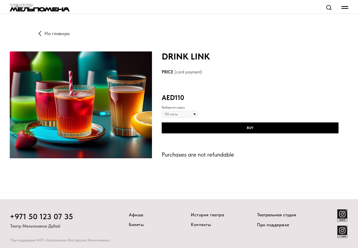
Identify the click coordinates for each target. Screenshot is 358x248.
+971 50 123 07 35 (41, 216)
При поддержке (273, 224)
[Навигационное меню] (344, 7)
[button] (329, 7)
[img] (342, 231)
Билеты (136, 224)
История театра (207, 214)
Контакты (201, 224)
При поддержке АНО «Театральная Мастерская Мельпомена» (60, 240)
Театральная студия (276, 214)
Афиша (136, 214)
